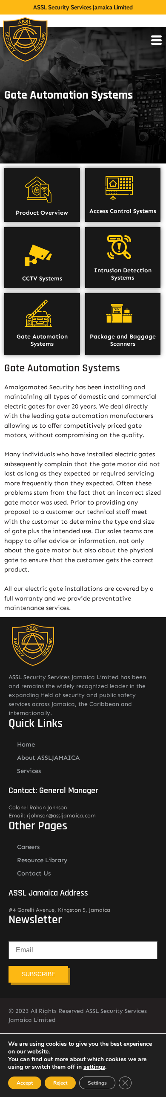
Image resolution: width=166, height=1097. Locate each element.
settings (94, 1067)
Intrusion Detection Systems (123, 274)
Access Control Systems (122, 211)
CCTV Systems (42, 278)
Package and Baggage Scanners (123, 340)
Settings (97, 1082)
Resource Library (42, 860)
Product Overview (42, 212)
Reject (60, 1082)
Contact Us (34, 873)
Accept (25, 1082)
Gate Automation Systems (42, 340)
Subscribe (38, 974)
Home (26, 744)
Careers (28, 847)
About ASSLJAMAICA (48, 757)
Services (29, 771)
